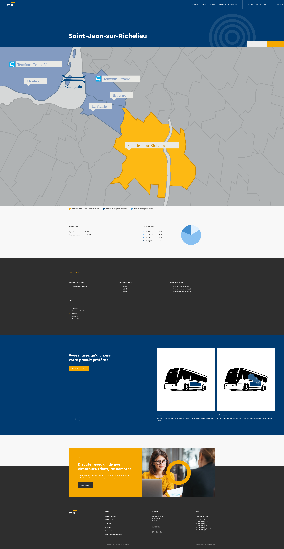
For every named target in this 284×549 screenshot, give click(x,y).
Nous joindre (267, 4)
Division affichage (110, 516)
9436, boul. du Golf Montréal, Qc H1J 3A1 (158, 518)
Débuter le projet (275, 44)
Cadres (204, 4)
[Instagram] (153, 532)
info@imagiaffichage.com (202, 516)
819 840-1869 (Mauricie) (202, 530)
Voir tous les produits (78, 368)
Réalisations (222, 4)
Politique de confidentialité (113, 534)
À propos (250, 4)
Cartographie (232, 4)
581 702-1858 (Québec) (202, 526)
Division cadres (110, 520)
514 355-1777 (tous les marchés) (205, 522)
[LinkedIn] (161, 532)
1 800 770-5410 (200, 520)
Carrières (258, 4)
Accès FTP (280, 4)
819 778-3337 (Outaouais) (203, 524)
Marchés (213, 4)
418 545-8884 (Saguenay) (203, 528)
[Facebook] (157, 532)
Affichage (195, 4)
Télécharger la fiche (256, 44)
